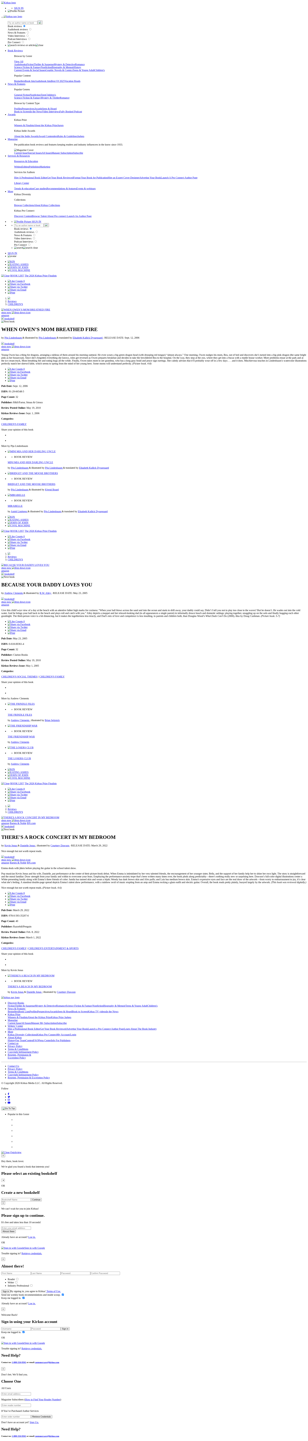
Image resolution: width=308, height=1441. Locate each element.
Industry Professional (19, 1285)
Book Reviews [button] (15, 50)
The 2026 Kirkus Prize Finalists (41, 275)
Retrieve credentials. (31, 1253)
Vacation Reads (72, 81)
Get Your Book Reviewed (60, 177)
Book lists (30, 81)
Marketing (45, 166)
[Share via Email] (17, 289)
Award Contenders (47, 136)
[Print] (11, 292)
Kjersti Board (52, 489)
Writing (18, 166)
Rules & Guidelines (67, 136)
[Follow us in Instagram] (9, 1099)
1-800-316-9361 (19, 1362)
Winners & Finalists (24, 125)
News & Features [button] (16, 84)
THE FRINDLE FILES (20, 714)
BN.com (31, 823)
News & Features (17, 32)
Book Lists (24, 1011)
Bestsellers (19, 81)
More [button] (10, 191)
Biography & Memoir (63, 67)
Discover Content (23, 216)
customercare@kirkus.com (47, 1362)
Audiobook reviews (18, 29)
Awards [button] (12, 114)
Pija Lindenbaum (13, 337)
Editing (25, 166)
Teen (43, 95)
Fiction (30, 64)
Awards (38, 108)
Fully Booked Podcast (71, 111)
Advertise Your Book (150, 177)
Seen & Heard (49, 108)
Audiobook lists (43, 81)
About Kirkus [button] (15, 1037)
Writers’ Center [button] (15, 1026)
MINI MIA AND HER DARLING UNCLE (30, 462)
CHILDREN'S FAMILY (14, 424)
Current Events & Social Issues (30, 70)
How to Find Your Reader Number (42, 1399)
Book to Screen (22, 111)
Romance (80, 64)
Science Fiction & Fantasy (27, 67)
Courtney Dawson (60, 845)
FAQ (35, 1040)
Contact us (13, 1043)
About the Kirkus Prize (45, 125)
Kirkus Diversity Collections (22, 1034)
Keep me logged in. (11, 1298)
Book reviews (15, 26)
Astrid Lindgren (19, 511)
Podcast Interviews (17, 39)
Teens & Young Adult (83, 70)
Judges (80, 136)
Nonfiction (46, 67)
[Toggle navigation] (2, 17)
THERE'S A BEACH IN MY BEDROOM (30, 986)
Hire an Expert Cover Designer (123, 177)
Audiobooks (20, 64)
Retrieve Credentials (41, 1416)
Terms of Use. (53, 1291)
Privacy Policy (15, 1046)
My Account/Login (66, 1034)
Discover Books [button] (16, 1003)
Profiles (18, 108)
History (77, 67)
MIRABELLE (15, 506)
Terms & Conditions (18, 1049)
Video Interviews (17, 35)
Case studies (40, 188)
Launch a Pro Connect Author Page (106, 1028)
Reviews (12, 301)
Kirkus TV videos (97, 1011)
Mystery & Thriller (50, 97)
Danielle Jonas (28, 845)
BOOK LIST (17, 275)
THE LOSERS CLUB (19, 758)
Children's (99, 70)
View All (18, 61)
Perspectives (28, 108)
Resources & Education (26, 161)
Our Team (20, 1040)
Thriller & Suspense (44, 64)
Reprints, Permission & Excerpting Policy (19, 1056)
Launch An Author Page (79, 216)
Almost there (8, 1231)
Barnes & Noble (18, 823)
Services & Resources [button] (19, 155)
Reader (12, 1279)
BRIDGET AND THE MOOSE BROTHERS (31, 484)
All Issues (47, 153)
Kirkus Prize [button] (14, 1014)
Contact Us (13, 1066)
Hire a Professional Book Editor (24, 1028)
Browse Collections (24, 205)
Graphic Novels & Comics (59, 70)
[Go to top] (8, 1108)
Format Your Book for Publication (90, 177)
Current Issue (21, 153)
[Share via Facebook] (19, 284)
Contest (29, 1040)
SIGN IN (19, 8)
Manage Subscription (62, 153)
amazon (5, 315)
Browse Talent (39, 216)
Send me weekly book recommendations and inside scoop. (31, 1294)
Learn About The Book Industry (140, 1028)
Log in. (32, 1237)
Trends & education (24, 188)
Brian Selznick (52, 720)
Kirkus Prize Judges (61, 1017)
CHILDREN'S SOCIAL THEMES (19, 676)
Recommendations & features (61, 188)
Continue (36, 1199)
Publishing (34, 166)
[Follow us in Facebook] (8, 1094)
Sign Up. (34, 1422)
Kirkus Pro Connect (47, 1034)
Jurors (60, 125)
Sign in (6, 1291)
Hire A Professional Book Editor (30, 177)
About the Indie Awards (26, 136)
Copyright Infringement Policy (23, 1052)
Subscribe (78, 153)
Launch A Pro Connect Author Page (179, 177)
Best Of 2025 (58, 81)
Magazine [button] (13, 139)
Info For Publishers (60, 1040)
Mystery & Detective (64, 64)
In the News (36, 111)
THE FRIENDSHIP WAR (21, 736)
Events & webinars (86, 188)
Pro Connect (14, 42)
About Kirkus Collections (47, 205)
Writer (11, 1282)
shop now (6, 312)
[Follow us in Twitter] (9, 1097)
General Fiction (22, 95)
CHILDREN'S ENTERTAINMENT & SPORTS (53, 948)
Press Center (44, 1040)
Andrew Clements (13, 593)
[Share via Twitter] (18, 287)
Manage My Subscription (44, 1023)
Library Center (21, 183)
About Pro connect (57, 216)
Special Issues (35, 153)
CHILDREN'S (15, 304)
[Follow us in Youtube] (9, 1102)
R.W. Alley (46, 593)
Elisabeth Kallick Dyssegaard (88, 337)
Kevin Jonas (11, 845)
